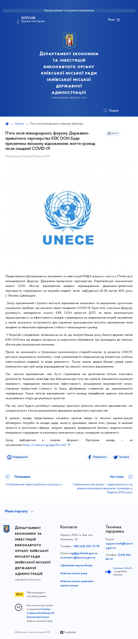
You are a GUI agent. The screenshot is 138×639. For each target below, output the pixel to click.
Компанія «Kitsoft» (123, 568)
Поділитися (99, 457)
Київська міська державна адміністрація (77, 583)
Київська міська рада (73, 573)
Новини (19, 123)
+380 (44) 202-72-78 (86, 546)
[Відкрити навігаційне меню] (118, 20)
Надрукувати (20, 457)
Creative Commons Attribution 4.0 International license (40, 613)
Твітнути (124, 457)
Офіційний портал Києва (76, 565)
